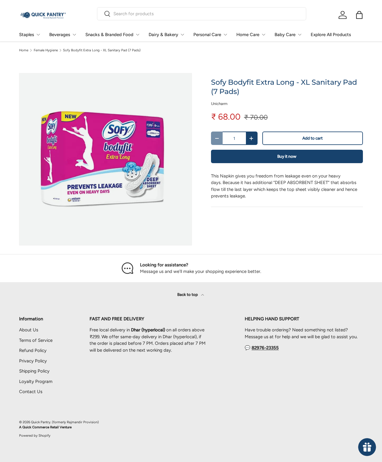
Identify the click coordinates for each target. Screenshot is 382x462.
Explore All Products (331, 34)
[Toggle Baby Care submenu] (299, 34)
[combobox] (201, 13)
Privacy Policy (33, 361)
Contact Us (30, 391)
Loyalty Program (36, 381)
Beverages (59, 34)
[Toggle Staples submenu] (38, 34)
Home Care (247, 34)
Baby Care (285, 34)
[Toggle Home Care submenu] (263, 34)
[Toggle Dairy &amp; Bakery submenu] (182, 34)
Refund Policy (33, 350)
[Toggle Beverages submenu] (74, 34)
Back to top (188, 294)
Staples (26, 34)
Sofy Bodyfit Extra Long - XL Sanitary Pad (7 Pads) (102, 50)
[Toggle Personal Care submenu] (225, 34)
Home (23, 50)
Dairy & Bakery (163, 34)
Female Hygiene (46, 50)
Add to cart (312, 138)
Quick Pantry (40, 422)
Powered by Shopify (34, 435)
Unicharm (219, 103)
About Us (28, 330)
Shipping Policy (34, 371)
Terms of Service (36, 340)
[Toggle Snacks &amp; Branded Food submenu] (137, 34)
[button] (359, 14)
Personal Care (207, 34)
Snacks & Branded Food (109, 34)
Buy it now (286, 156)
